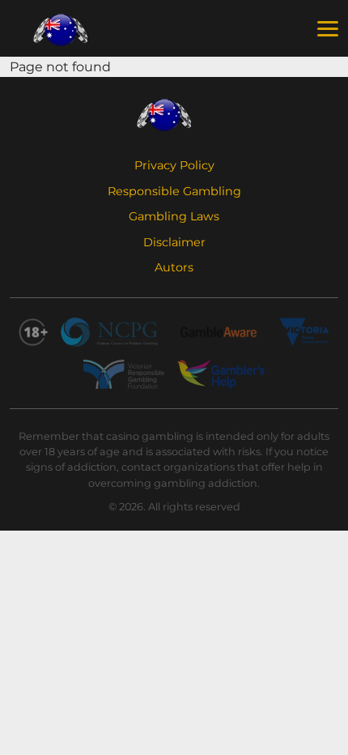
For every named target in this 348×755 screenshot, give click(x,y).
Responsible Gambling (174, 191)
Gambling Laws (174, 216)
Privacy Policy (174, 165)
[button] (327, 29)
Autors (174, 267)
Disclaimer (174, 242)
